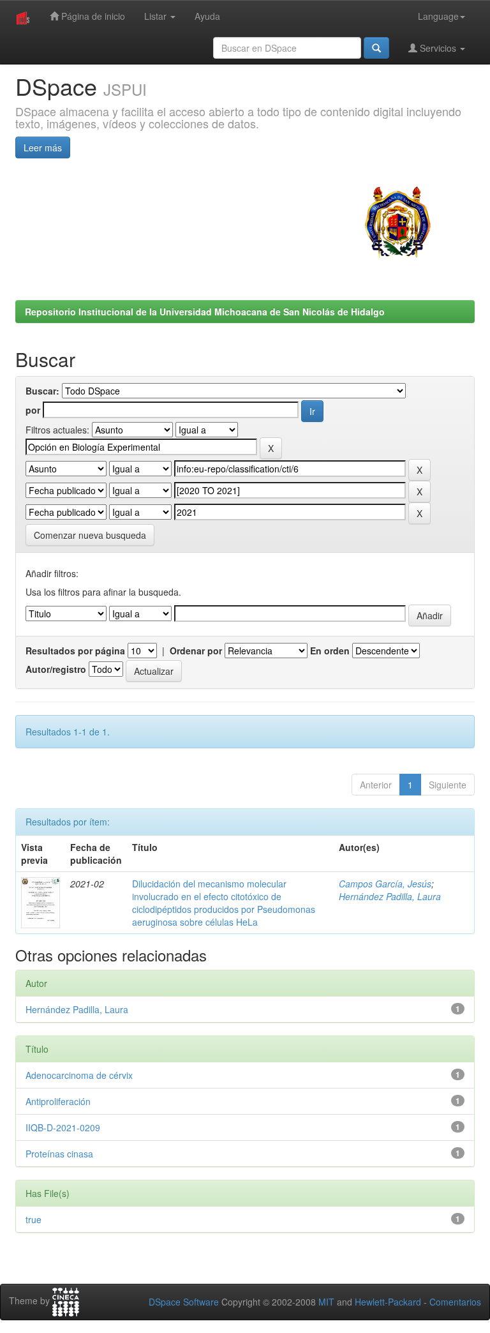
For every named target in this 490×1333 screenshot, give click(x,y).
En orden (330, 650)
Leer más (43, 147)
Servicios (438, 47)
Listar (156, 16)
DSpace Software (184, 1301)
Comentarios (455, 1301)
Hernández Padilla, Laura (390, 896)
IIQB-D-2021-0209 (63, 1127)
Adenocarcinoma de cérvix (79, 1075)
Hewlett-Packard (388, 1301)
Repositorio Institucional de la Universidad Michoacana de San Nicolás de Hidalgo (205, 311)
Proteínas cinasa (59, 1153)
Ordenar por (196, 650)
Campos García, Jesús (385, 883)
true (33, 1219)
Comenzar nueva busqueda (90, 535)
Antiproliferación (58, 1101)
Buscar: (42, 390)
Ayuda (207, 16)
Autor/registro (56, 669)
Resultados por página (75, 650)
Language (438, 16)
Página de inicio (92, 16)
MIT (326, 1301)
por (33, 409)
